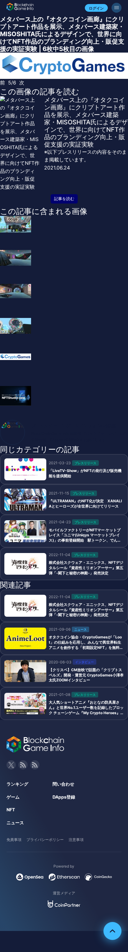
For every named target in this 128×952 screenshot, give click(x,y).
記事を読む (64, 198)
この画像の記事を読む (39, 91)
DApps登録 (64, 797)
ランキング (17, 784)
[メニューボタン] (116, 8)
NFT (11, 809)
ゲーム (13, 797)
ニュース (15, 822)
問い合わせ (63, 784)
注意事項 (76, 839)
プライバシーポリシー (45, 839)
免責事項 (14, 839)
